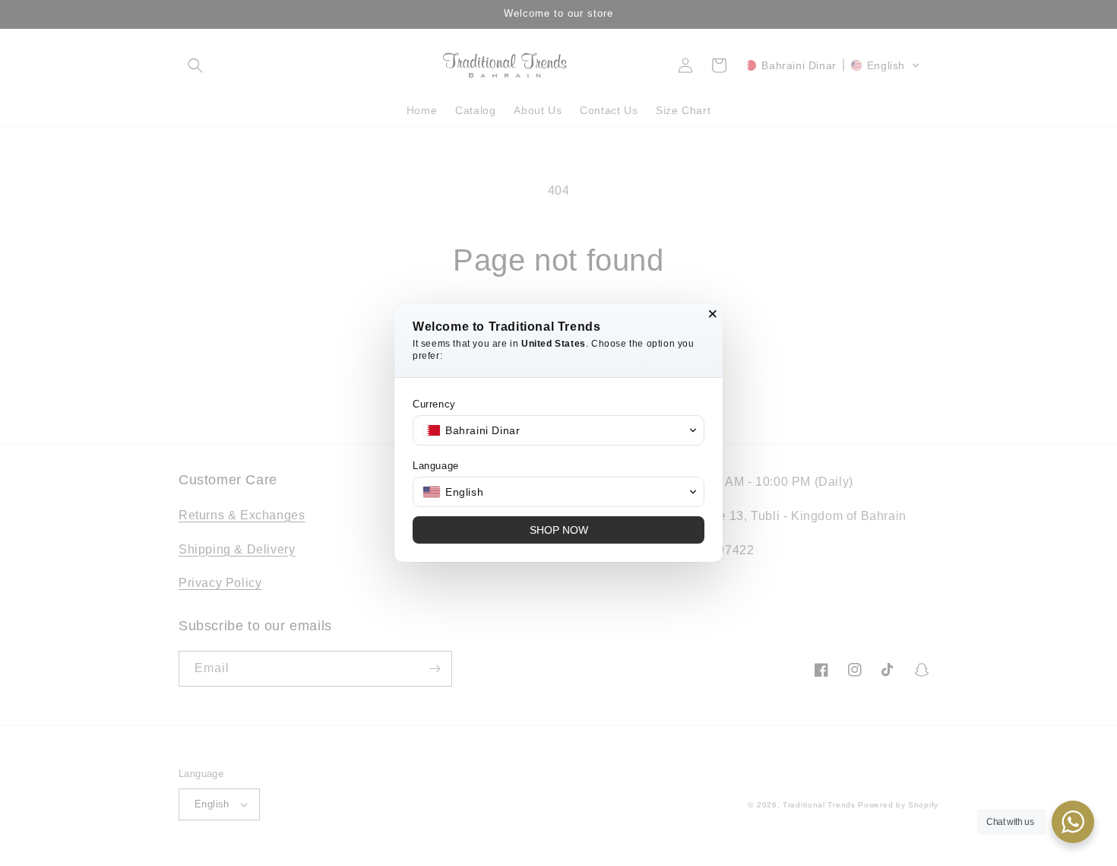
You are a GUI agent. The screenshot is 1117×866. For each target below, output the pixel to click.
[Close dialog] (713, 314)
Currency (434, 404)
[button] (558, 430)
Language (436, 465)
